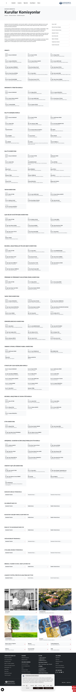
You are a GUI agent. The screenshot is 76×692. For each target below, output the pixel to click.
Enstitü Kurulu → (31, 577)
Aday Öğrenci (32, 2)
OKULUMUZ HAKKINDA (26, 662)
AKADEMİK (24, 655)
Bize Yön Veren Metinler (60, 665)
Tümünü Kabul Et (48, 688)
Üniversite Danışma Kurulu (56, 30)
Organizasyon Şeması (56, 41)
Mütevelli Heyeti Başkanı (56, 27)
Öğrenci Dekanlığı (55, 38)
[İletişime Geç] (74, 687)
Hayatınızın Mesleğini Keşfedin (9, 665)
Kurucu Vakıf (54, 24)
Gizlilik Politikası (32, 682)
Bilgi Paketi (57, 659)
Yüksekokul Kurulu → (31, 494)
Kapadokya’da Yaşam (8, 673)
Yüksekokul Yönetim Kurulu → (56, 494)
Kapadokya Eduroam (59, 661)
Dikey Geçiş (6, 671)
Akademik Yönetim (55, 33)
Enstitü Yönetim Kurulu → (55, 577)
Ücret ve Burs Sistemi (8, 659)
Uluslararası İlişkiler (25, 669)
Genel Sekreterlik (55, 35)
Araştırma (20, 2)
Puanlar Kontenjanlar (8, 657)
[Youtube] (61, 672)
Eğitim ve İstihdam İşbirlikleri (9, 663)
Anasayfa (6, 15)
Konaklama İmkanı (7, 661)
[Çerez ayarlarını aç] (2, 689)
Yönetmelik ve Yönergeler (26, 671)
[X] (57, 672)
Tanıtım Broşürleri (7, 675)
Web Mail (57, 663)
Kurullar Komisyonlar (21, 15)
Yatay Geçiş (6, 669)
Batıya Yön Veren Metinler (60, 667)
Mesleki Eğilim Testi (7, 667)
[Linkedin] (59, 672)
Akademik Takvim (24, 659)
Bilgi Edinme (58, 657)
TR (74, 688)
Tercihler (27, 688)
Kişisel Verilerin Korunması (26, 673)
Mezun (38, 2)
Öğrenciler (26, 2)
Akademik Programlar (25, 657)
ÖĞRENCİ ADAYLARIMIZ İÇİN (9, 655)
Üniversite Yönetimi (12, 15)
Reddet (38, 688)
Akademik (13, 2)
